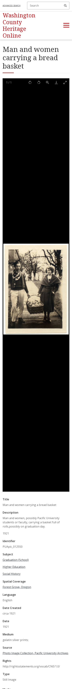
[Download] (56, 82)
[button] (66, 25)
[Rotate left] (38, 82)
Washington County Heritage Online (19, 25)
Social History (11, 574)
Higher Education (14, 567)
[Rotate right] (30, 82)
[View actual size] (47, 82)
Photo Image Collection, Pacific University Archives (35, 653)
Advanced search (11, 5)
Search (65, 5)
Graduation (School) (16, 560)
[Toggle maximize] (65, 82)
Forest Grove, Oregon (17, 587)
